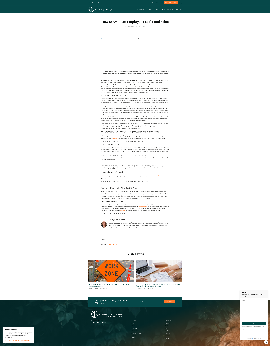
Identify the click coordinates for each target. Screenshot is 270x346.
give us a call (139, 157)
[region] (18, 335)
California (167, 333)
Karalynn (157, 9)
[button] (110, 244)
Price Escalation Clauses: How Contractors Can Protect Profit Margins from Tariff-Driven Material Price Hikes (158, 285)
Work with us (115, 138)
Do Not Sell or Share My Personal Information (17, 340)
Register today (104, 175)
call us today (123, 210)
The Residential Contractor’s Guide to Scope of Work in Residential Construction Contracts (109, 285)
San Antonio (168, 330)
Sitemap (133, 337)
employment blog (143, 206)
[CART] (179, 2)
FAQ (132, 323)
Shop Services (170, 9)
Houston (167, 323)
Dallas (166, 325)
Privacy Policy (134, 328)
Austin (166, 328)
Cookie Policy (134, 330)
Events (163, 9)
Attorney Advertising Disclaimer (136, 334)
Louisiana (167, 335)
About (149, 9)
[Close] (32, 328)
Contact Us (178, 9)
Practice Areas (140, 9)
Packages (133, 325)
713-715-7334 (159, 2)
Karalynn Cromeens (160, 175)
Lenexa (167, 338)
